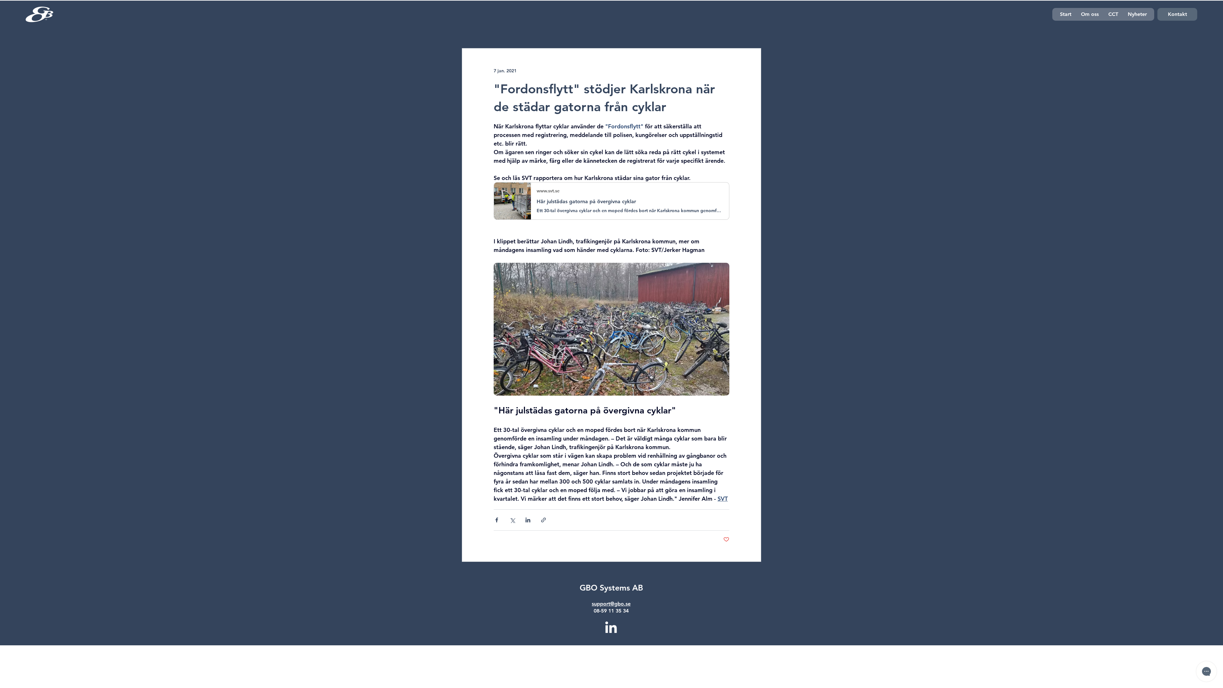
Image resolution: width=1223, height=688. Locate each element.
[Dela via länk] (543, 520)
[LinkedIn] (611, 628)
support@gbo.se (611, 604)
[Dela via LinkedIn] (528, 520)
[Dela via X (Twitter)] (512, 520)
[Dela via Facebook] (497, 520)
